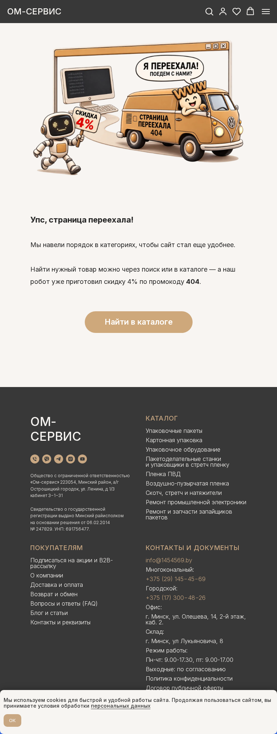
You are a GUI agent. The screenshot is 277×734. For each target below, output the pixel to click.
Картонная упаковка (174, 440)
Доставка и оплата (56, 584)
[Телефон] (34, 458)
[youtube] (82, 458)
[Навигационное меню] (266, 11)
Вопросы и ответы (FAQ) (64, 603)
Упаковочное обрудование (183, 449)
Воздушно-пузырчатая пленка (187, 483)
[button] (209, 11)
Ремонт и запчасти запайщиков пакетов (189, 514)
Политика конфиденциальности (189, 678)
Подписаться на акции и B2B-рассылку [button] (71, 563)
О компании (46, 575)
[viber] (46, 458)
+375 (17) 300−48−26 (176, 597)
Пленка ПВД (163, 474)
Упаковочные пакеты (174, 430)
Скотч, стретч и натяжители (184, 492)
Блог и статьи (49, 612)
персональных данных (120, 706)
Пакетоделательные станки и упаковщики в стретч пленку (187, 461)
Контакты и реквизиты (60, 622)
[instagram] (70, 458)
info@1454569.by (169, 560)
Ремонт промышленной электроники (196, 502)
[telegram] (58, 458)
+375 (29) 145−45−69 (176, 579)
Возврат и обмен (54, 594)
